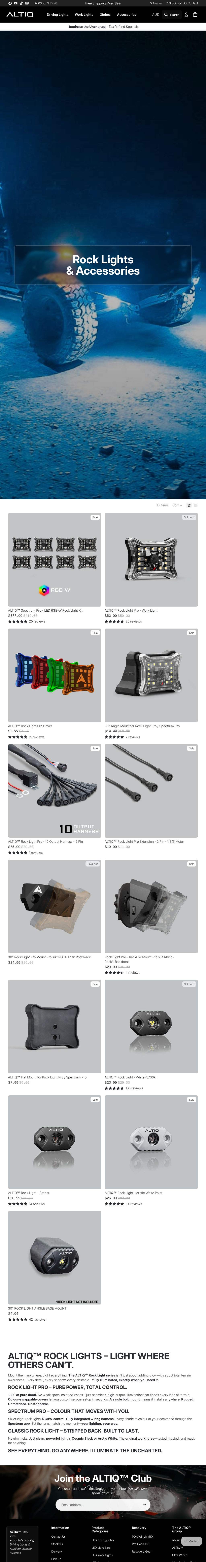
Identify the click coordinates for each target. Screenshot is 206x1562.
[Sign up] (144, 1504)
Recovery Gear (141, 1551)
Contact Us (58, 1536)
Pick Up (56, 1559)
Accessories (126, 15)
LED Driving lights (103, 1540)
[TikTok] (21, 3)
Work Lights (84, 15)
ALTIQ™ (177, 1547)
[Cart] (195, 14)
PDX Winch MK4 (143, 1536)
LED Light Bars (101, 1547)
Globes (105, 15)
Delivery (56, 1551)
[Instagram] (27, 3)
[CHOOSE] (95, 600)
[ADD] (191, 715)
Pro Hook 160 (140, 1544)
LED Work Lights (102, 1555)
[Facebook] (10, 3)
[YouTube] (16, 3)
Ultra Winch (179, 1555)
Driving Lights (57, 15)
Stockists (57, 1544)
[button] (177, 505)
